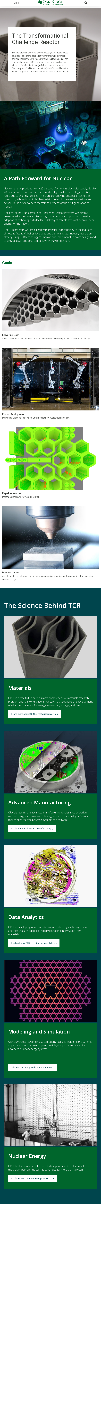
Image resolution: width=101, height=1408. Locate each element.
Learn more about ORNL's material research (33, 713)
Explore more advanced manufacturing (31, 828)
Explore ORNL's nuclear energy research (31, 1178)
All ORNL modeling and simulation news (31, 1067)
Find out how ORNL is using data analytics (33, 943)
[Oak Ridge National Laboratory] (50, 3)
